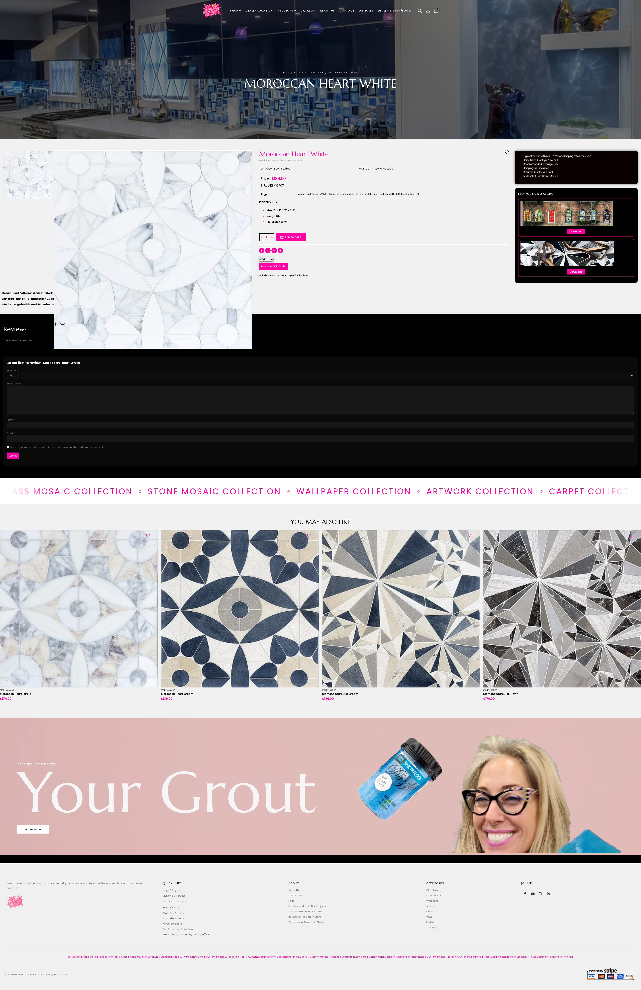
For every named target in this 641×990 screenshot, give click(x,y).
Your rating (14, 370)
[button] (419, 11)
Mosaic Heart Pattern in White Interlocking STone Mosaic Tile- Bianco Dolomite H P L (339, 194)
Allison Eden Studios (277, 169)
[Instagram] (540, 893)
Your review (14, 383)
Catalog (308, 10)
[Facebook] (524, 893)
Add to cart (293, 237)
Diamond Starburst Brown (500, 694)
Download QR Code (273, 266)
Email (11, 433)
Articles (366, 10)
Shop (234, 10)
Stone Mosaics (383, 169)
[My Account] (428, 11)
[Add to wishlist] (507, 152)
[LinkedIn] (548, 893)
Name (11, 419)
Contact (347, 10)
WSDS (64, 974)
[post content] (79, 608)
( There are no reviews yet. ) (286, 160)
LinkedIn (274, 250)
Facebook (261, 250)
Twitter (268, 250)
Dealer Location (259, 10)
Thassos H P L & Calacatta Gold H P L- (401, 194)
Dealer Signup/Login (394, 10)
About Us (327, 10)
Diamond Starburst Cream (340, 694)
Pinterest (280, 250)
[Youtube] (532, 893)
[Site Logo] (212, 10)
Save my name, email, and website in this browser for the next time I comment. (57, 447)
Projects (285, 10)
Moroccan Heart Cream (177, 694)
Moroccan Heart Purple (15, 694)
